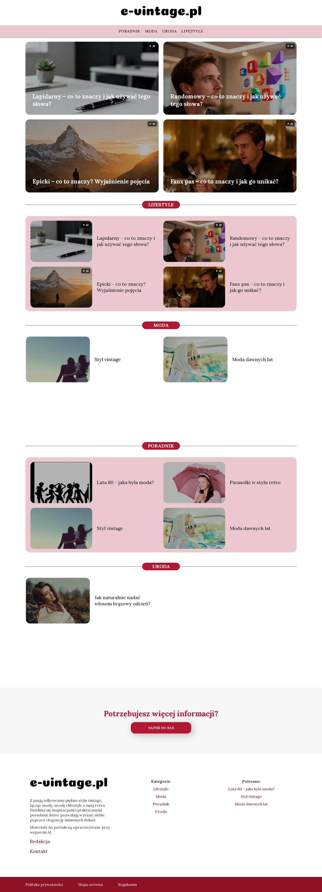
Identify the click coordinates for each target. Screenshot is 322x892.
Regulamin (127, 884)
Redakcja (40, 841)
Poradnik (129, 31)
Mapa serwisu (90, 884)
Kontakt (39, 851)
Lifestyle (192, 31)
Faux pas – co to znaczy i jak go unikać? (224, 181)
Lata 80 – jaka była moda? (125, 482)
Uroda (169, 31)
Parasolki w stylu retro (255, 482)
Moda (151, 31)
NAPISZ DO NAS (161, 728)
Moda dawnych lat (252, 359)
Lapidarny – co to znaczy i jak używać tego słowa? (91, 100)
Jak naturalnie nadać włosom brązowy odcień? (122, 601)
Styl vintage (108, 359)
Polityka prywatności (44, 884)
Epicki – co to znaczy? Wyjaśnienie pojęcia (91, 181)
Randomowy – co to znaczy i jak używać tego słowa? (225, 100)
